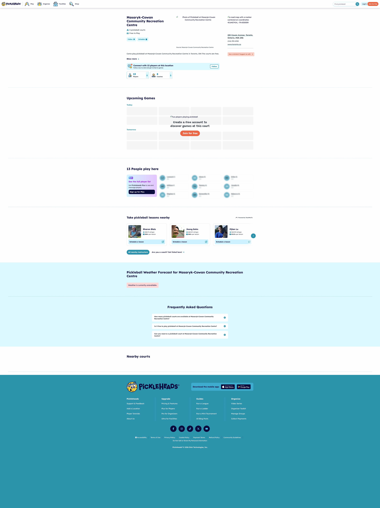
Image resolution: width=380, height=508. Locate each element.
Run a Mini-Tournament (206, 413)
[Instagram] (182, 429)
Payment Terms (199, 437)
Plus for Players (168, 408)
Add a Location (133, 408)
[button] (131, 39)
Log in (364, 4)
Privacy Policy (169, 437)
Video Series (236, 403)
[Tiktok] (190, 429)
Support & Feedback (135, 403)
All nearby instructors (138, 252)
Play (32, 4)
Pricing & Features (170, 403)
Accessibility (142, 437)
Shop (77, 4)
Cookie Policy (184, 437)
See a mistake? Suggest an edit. (240, 54)
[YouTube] (206, 429)
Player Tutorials (133, 413)
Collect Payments (238, 419)
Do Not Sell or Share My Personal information (190, 441)
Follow (214, 66)
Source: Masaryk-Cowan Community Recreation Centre (194, 47)
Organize (46, 4)
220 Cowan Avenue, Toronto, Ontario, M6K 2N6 (240, 36)
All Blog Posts (202, 419)
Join (373, 4)
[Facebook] (173, 429)
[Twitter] (198, 429)
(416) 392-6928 (233, 41)
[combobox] (344, 4)
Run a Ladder (202, 408)
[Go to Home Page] (11, 4)
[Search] (357, 4)
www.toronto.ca (234, 44)
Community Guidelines (232, 437)
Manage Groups (238, 413)
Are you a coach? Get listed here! (167, 252)
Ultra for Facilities (169, 419)
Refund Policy (214, 437)
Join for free (190, 133)
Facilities (62, 4)
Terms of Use (155, 437)
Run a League (202, 403)
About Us (131, 419)
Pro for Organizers (169, 413)
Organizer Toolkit (238, 408)
